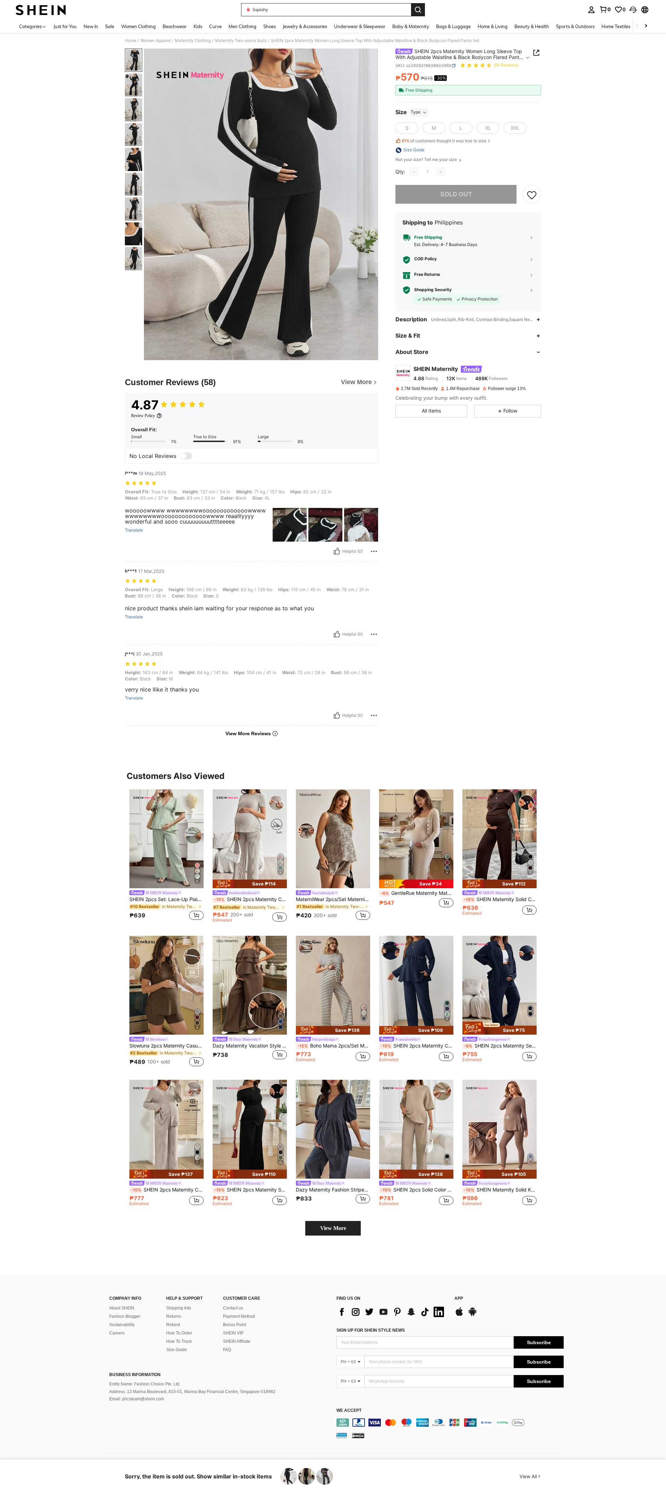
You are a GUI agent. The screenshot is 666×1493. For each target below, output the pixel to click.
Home (130, 40)
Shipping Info (178, 1308)
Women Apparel (155, 40)
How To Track (179, 1341)
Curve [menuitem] (215, 26)
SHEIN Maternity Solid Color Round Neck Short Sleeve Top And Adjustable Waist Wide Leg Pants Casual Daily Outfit (500, 899)
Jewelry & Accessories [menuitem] (305, 26)
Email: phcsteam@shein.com (136, 1399)
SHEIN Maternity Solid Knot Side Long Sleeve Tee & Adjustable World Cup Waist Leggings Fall (500, 1190)
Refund (173, 1324)
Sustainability (122, 1324)
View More (333, 1228)
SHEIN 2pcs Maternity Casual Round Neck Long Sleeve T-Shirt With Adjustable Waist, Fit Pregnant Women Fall (417, 1046)
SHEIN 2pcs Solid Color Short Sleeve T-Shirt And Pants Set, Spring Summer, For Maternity (417, 1190)
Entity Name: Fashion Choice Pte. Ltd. (144, 1384)
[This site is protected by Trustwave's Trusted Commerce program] (341, 1435)
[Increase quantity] (440, 172)
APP (458, 1298)
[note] (250, 884)
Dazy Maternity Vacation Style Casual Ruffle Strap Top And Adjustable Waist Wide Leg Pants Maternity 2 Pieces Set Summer (250, 1046)
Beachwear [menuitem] (175, 26)
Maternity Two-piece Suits (241, 40)
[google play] (472, 1315)
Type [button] (415, 112)
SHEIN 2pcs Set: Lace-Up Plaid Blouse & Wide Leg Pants (166, 899)
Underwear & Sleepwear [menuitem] (359, 26)
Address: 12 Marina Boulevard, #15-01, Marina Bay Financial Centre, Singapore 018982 (192, 1391)
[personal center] (591, 10)
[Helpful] (337, 551)
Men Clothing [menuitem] (242, 26)
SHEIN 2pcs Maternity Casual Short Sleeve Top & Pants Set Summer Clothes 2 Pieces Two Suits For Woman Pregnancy (250, 899)
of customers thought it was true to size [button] (444, 141)
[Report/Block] (374, 551)
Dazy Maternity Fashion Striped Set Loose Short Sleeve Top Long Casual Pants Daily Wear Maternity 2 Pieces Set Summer (333, 1190)
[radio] (406, 128)
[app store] (459, 1315)
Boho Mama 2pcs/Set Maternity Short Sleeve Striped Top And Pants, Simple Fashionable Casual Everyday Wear (333, 1046)
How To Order (179, 1333)
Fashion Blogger (124, 1316)
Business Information (135, 1374)
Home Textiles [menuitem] (615, 26)
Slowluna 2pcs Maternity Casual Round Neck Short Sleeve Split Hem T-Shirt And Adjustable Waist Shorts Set (166, 1046)
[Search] (418, 9)
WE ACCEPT (348, 1410)
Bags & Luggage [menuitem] (453, 26)
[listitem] (166, 856)
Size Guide (176, 1349)
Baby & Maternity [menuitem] (410, 26)
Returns (173, 1316)
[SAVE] (531, 194)
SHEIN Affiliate (236, 1341)
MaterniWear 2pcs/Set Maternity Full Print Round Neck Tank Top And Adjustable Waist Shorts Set (333, 899)
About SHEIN (121, 1308)
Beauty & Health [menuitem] (531, 26)
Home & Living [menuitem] (492, 26)
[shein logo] (41, 9)
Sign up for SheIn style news (370, 1330)
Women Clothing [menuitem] (138, 26)
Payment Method (239, 1316)
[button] (633, 10)
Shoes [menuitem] (269, 26)
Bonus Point (234, 1324)
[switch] (186, 455)
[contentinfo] (450, 1422)
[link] (605, 9)
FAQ (227, 1349)
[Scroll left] (637, 26)
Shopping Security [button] (433, 290)
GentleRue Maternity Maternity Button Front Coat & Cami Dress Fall (417, 893)
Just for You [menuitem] (65, 26)
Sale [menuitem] (109, 26)
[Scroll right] (645, 26)
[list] (391, 1312)
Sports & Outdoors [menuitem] (575, 26)
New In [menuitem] (91, 26)
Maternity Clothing (193, 40)
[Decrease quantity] (414, 172)
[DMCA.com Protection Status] (358, 1435)
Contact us (233, 1308)
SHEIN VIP (233, 1333)
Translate (134, 530)
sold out (456, 194)
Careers (117, 1333)
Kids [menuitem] (198, 26)
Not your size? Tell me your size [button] (426, 160)
